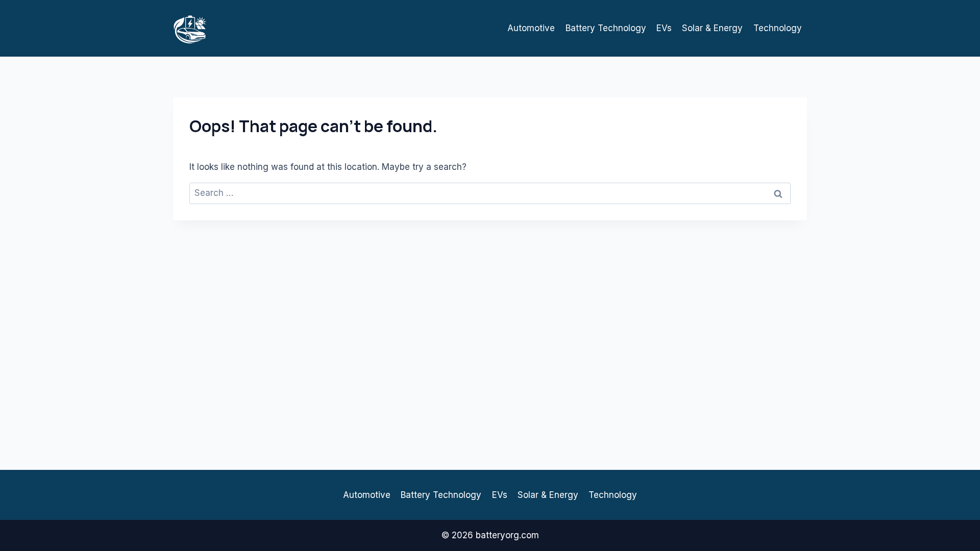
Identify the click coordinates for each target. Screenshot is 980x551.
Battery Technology (606, 28)
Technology (777, 28)
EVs (664, 28)
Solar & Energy (712, 28)
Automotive (531, 28)
